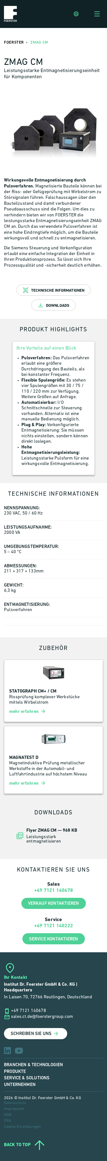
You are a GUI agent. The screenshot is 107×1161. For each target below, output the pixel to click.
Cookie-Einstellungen (22, 1127)
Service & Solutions (27, 1078)
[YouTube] (19, 1051)
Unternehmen (20, 1084)
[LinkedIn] (7, 1050)
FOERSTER (14, 42)
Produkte (15, 1071)
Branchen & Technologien (33, 1065)
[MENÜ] (97, 14)
